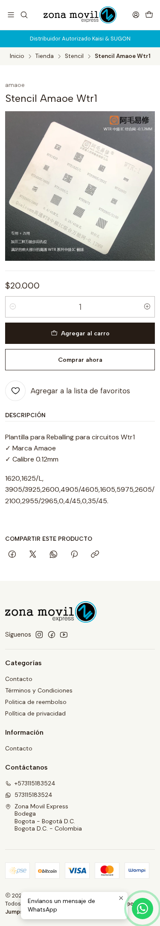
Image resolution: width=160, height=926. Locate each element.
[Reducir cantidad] (13, 307)
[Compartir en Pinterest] (74, 555)
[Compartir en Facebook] (12, 555)
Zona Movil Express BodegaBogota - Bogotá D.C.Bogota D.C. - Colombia (48, 817)
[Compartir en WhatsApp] (54, 555)
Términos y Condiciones (39, 690)
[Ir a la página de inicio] (80, 14)
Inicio (17, 56)
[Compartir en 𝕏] (33, 555)
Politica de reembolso (36, 702)
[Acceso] (136, 14)
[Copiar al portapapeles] (95, 555)
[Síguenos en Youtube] (64, 634)
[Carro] (149, 14)
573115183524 (33, 795)
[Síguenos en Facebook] (51, 634)
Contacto (18, 679)
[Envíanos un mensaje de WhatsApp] (142, 908)
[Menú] (11, 14)
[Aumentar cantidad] (147, 307)
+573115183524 (35, 783)
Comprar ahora (80, 359)
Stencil (74, 56)
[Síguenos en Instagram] (39, 634)
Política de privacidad (35, 713)
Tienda (44, 56)
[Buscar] (23, 14)
